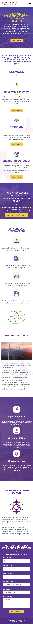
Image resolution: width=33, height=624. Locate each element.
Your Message (8, 597)
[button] (29, 3)
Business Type (8, 581)
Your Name (7, 558)
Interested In (7, 589)
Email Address (8, 565)
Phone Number (8, 573)
